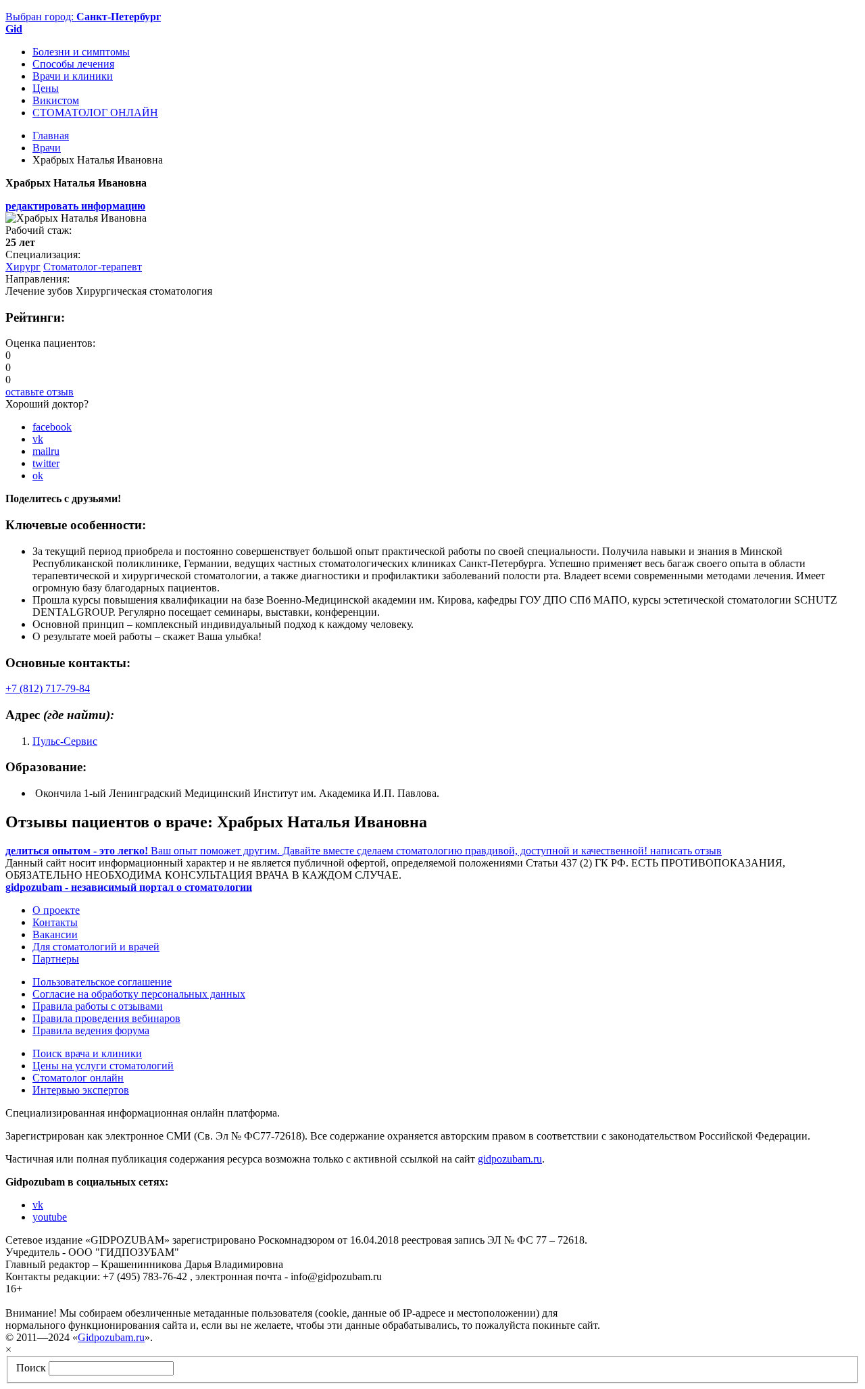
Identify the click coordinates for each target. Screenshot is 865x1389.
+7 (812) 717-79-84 (47, 688)
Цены (45, 88)
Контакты (55, 922)
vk (37, 439)
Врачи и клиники (72, 76)
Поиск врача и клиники (87, 1053)
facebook (52, 427)
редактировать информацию (75, 206)
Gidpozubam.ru (111, 1337)
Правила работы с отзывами (97, 1006)
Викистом (55, 100)
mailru (45, 451)
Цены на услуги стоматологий (103, 1065)
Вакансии (55, 934)
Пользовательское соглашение (102, 982)
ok (37, 475)
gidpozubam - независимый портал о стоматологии (128, 887)
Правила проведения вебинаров (106, 1018)
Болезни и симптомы (81, 51)
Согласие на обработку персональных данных (138, 994)
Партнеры (55, 959)
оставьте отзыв (39, 391)
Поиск (31, 1367)
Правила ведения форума (90, 1030)
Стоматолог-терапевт (92, 266)
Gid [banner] (13, 28)
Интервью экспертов (80, 1090)
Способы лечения (73, 64)
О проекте (56, 910)
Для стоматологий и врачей (95, 946)
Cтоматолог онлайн (78, 1077)
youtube (49, 1217)
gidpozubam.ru (510, 1159)
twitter (45, 463)
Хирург (23, 266)
